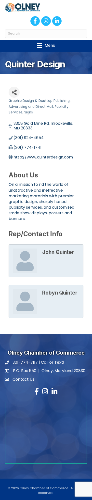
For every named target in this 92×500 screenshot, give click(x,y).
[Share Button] (14, 92)
